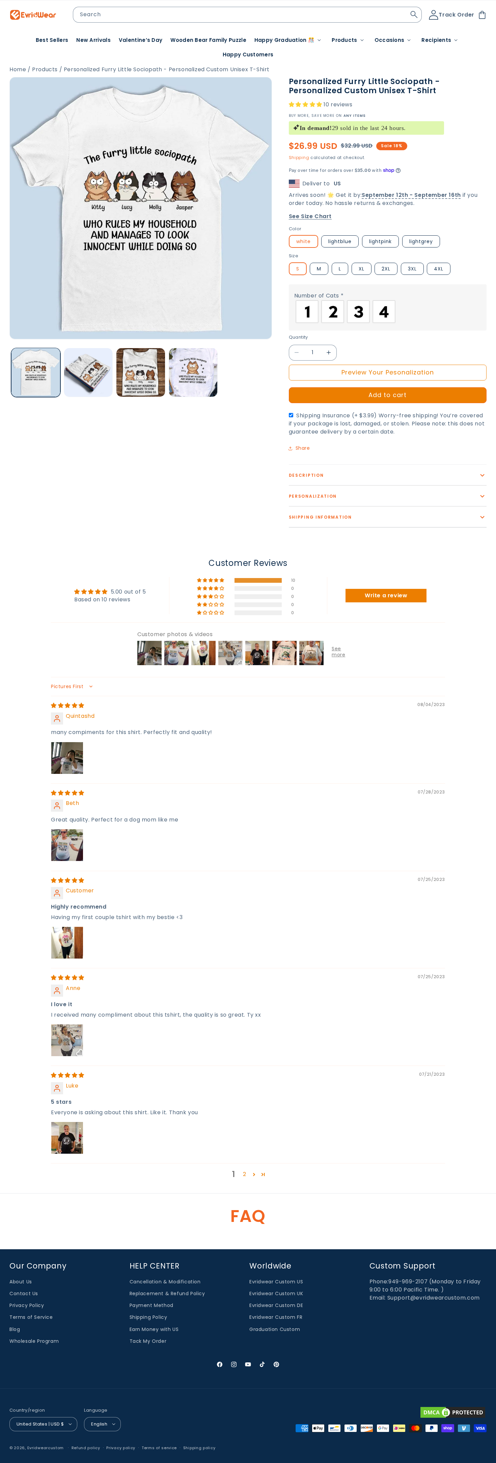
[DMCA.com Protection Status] (453, 1412)
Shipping (299, 157)
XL (361, 268)
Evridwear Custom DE (276, 1305)
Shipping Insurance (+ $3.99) (387, 424)
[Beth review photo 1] (67, 845)
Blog (14, 1329)
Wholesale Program (34, 1340)
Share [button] (303, 448)
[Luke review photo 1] (67, 1137)
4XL (438, 268)
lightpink (380, 241)
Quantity (298, 337)
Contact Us (23, 1293)
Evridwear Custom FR (275, 1317)
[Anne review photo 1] (67, 1040)
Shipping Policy (148, 1317)
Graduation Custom (274, 1329)
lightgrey (421, 241)
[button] (289, 40)
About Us (20, 1281)
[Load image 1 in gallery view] (35, 372)
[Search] (414, 14)
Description (306, 475)
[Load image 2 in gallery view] (88, 372)
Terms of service (159, 1447)
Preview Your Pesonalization (387, 372)
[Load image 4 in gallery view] (193, 372)
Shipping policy (199, 1447)
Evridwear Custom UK (276, 1293)
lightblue (340, 241)
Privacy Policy (26, 1305)
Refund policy (86, 1447)
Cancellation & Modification (165, 1281)
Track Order (456, 15)
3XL (412, 268)
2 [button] (244, 1174)
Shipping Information (320, 517)
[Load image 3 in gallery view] (140, 372)
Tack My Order (148, 1340)
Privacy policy (120, 1447)
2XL (386, 268)
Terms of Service (31, 1317)
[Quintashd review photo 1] (67, 757)
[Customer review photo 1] (67, 942)
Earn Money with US (154, 1329)
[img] (67, 705)
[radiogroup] (387, 311)
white (303, 241)
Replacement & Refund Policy (167, 1293)
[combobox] (247, 14)
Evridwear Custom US (276, 1281)
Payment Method (151, 1305)
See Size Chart (310, 216)
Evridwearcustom (45, 1447)
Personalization (313, 496)
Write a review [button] (386, 595)
